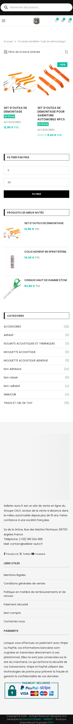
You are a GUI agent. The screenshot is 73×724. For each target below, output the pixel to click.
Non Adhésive (12, 369)
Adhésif (8, 335)
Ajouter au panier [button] (16, 130)
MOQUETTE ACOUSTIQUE (20, 352)
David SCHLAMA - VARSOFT (38, 719)
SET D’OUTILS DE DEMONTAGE (15, 110)
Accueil (8, 41)
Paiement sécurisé (16, 604)
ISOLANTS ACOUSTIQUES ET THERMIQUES (29, 343)
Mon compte (12, 613)
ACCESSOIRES (12, 122)
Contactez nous (14, 621)
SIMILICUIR (10, 394)
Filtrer (36, 194)
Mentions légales (15, 575)
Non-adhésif (12, 386)
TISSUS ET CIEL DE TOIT (18, 403)
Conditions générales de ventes (24, 583)
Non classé (11, 377)
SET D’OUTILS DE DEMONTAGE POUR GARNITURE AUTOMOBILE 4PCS (51, 113)
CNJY (50, 722)
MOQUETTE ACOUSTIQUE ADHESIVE (26, 360)
